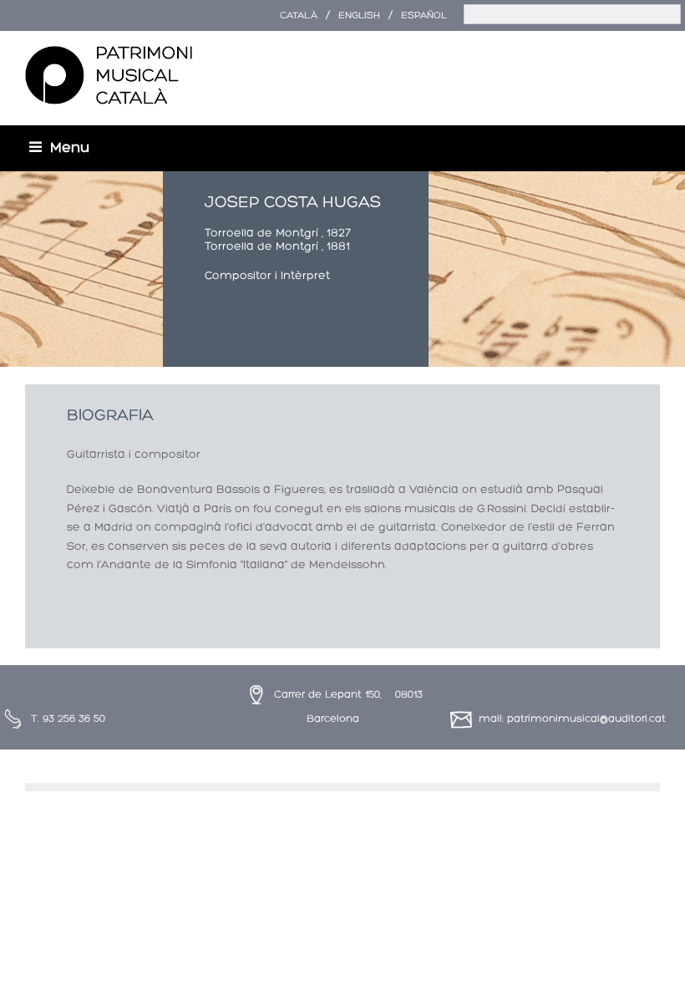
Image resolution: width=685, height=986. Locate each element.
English (359, 16)
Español (424, 16)
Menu (69, 148)
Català (298, 16)
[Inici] (108, 76)
